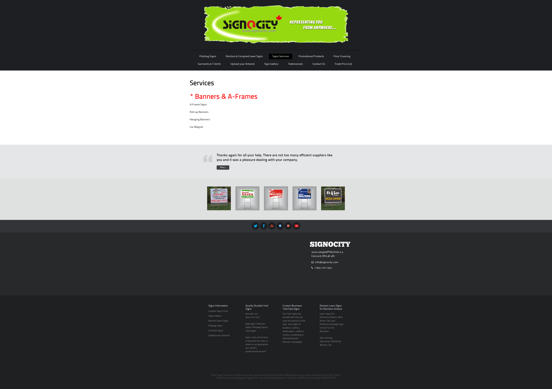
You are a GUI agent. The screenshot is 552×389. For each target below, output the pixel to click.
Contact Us (319, 64)
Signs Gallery (214, 316)
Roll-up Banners (199, 112)
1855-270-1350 (252, 317)
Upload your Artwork (242, 64)
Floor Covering (342, 56)
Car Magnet (196, 127)
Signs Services (280, 56)
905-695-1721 (252, 314)
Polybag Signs (208, 56)
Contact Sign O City (218, 311)
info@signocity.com (326, 262)
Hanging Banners (200, 119)
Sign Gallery (271, 64)
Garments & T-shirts (209, 64)
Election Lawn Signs (218, 321)
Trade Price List (343, 64)
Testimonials (295, 64)
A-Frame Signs (198, 104)
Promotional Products (311, 56)
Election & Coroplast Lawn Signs (244, 56)
